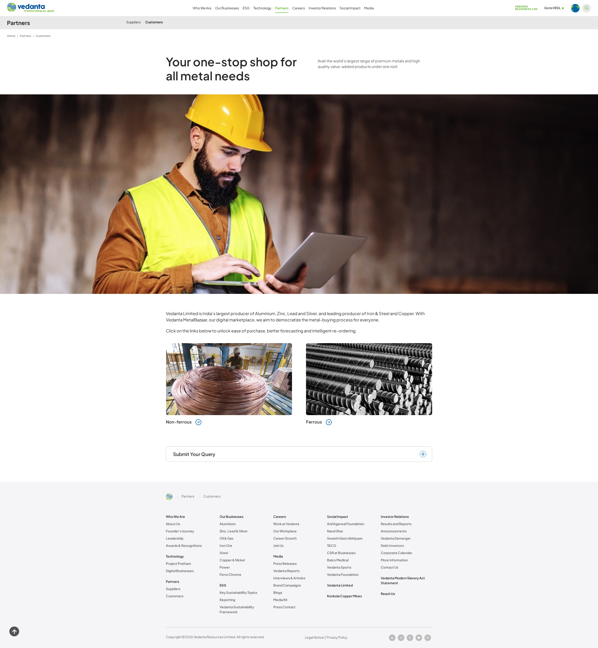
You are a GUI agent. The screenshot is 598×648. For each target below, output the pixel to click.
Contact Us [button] (389, 567)
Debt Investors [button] (392, 545)
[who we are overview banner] (299, 194)
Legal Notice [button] (314, 637)
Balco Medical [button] (338, 560)
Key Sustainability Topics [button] (238, 592)
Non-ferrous (179, 421)
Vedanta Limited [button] (340, 585)
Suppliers (133, 22)
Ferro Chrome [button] (230, 574)
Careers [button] (298, 8)
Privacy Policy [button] (337, 637)
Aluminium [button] (228, 524)
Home (11, 36)
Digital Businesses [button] (180, 571)
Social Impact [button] (350, 8)
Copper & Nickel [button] (232, 560)
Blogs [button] (277, 592)
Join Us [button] (278, 545)
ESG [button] (246, 8)
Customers (154, 22)
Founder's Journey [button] (180, 531)
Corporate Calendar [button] (396, 553)
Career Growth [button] (285, 538)
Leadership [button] (174, 538)
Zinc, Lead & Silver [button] (234, 531)
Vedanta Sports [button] (339, 567)
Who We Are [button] (202, 8)
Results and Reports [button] (396, 524)
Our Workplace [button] (285, 531)
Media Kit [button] (280, 600)
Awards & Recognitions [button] (184, 545)
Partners (25, 36)
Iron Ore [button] (226, 545)
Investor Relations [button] (322, 8)
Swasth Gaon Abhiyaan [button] (345, 538)
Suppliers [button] (173, 589)
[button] (527, 9)
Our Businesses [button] (227, 8)
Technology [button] (262, 8)
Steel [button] (224, 553)
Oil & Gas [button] (226, 538)
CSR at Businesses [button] (341, 553)
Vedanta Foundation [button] (343, 574)
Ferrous (314, 421)
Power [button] (225, 567)
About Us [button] (173, 524)
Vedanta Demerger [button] (396, 538)
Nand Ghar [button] (335, 531)
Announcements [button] (394, 531)
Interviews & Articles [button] (289, 578)
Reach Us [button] (388, 593)
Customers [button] (174, 596)
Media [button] (369, 8)
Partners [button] (281, 8)
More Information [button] (394, 560)
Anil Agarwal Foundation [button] (345, 524)
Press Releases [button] (285, 563)
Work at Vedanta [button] (286, 524)
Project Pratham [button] (178, 563)
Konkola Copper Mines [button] (344, 596)
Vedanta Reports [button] (286, 571)
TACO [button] (331, 545)
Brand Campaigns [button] (287, 585)
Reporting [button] (227, 600)
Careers (279, 516)
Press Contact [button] (284, 607)
